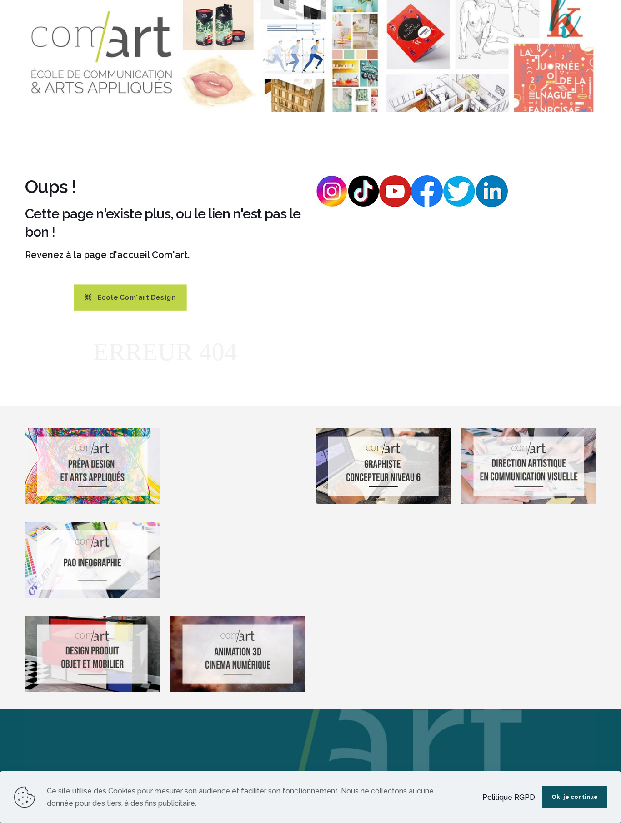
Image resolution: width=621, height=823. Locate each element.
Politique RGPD (508, 797)
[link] (310, 56)
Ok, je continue (574, 796)
